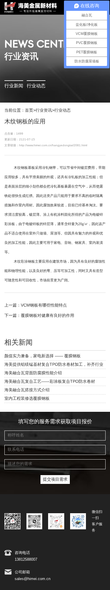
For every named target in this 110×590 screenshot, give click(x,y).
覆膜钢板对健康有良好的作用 (47, 316)
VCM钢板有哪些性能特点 (44, 305)
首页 (29, 110)
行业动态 (36, 86)
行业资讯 (43, 110)
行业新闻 (13, 86)
